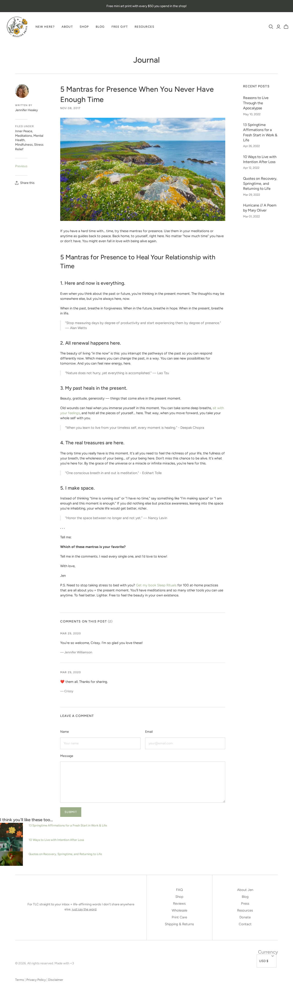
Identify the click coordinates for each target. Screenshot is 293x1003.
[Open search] (271, 26)
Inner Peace (23, 131)
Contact (245, 924)
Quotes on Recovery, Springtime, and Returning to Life (260, 183)
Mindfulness (24, 145)
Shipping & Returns (179, 924)
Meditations (23, 136)
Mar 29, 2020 (70, 633)
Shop (84, 26)
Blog (100, 26)
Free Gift (119, 26)
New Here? (45, 26)
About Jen (245, 890)
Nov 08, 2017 (70, 108)
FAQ (179, 890)
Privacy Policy (36, 980)
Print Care (179, 917)
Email (149, 732)
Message (66, 756)
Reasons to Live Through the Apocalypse (256, 103)
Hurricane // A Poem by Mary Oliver (260, 207)
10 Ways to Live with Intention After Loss (260, 159)
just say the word (84, 909)
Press (245, 903)
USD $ (263, 961)
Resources (144, 26)
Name (64, 732)
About (67, 26)
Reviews (179, 903)
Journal (146, 60)
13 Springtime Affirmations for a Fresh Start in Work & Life (260, 132)
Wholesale (179, 910)
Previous (21, 166)
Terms (19, 980)
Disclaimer (55, 980)
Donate (245, 917)
